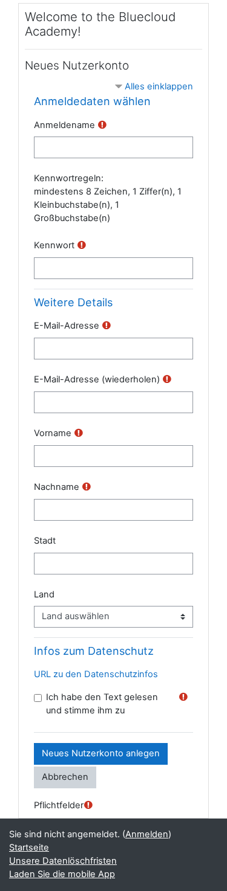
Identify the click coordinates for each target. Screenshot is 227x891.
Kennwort (54, 245)
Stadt (45, 540)
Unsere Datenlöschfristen (63, 860)
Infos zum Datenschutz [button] (94, 651)
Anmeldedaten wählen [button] (92, 101)
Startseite (29, 847)
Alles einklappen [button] (159, 86)
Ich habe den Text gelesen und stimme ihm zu (102, 704)
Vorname (52, 433)
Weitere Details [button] (73, 302)
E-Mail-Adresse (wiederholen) (97, 379)
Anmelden (146, 834)
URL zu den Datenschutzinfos (96, 674)
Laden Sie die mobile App (62, 874)
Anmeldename (64, 125)
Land (44, 594)
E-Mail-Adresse (66, 325)
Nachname (56, 486)
